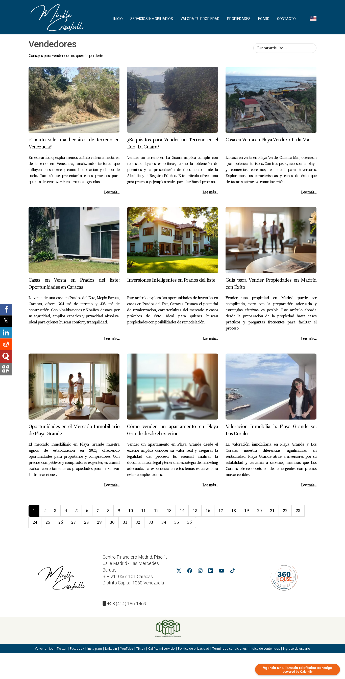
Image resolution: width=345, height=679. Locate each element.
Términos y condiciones (229, 648)
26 (60, 522)
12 (156, 511)
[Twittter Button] (178, 571)
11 (143, 511)
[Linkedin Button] (210, 571)
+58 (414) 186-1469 (126, 603)
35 (176, 522)
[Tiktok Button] (232, 571)
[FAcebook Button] (189, 571)
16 (208, 511)
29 (99, 522)
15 (195, 511)
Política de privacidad (193, 648)
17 (220, 511)
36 (189, 522)
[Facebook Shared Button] (6, 309)
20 (259, 511)
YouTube (126, 648)
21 (272, 511)
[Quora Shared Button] (6, 356)
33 (151, 522)
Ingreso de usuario (296, 648)
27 (73, 522)
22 (285, 511)
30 (112, 522)
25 (47, 522)
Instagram (94, 648)
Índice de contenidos (265, 648)
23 (298, 511)
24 (35, 522)
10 (130, 511)
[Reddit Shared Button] (6, 344)
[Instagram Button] (200, 571)
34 (163, 522)
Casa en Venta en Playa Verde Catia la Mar (268, 140)
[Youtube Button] (222, 571)
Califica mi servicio (161, 648)
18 (233, 511)
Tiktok (140, 648)
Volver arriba (44, 648)
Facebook (77, 648)
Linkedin (111, 648)
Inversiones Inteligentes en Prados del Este (171, 280)
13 (169, 511)
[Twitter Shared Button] (6, 321)
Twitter (62, 648)
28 (86, 522)
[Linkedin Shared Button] (6, 332)
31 (125, 522)
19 (246, 511)
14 (182, 511)
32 (138, 522)
